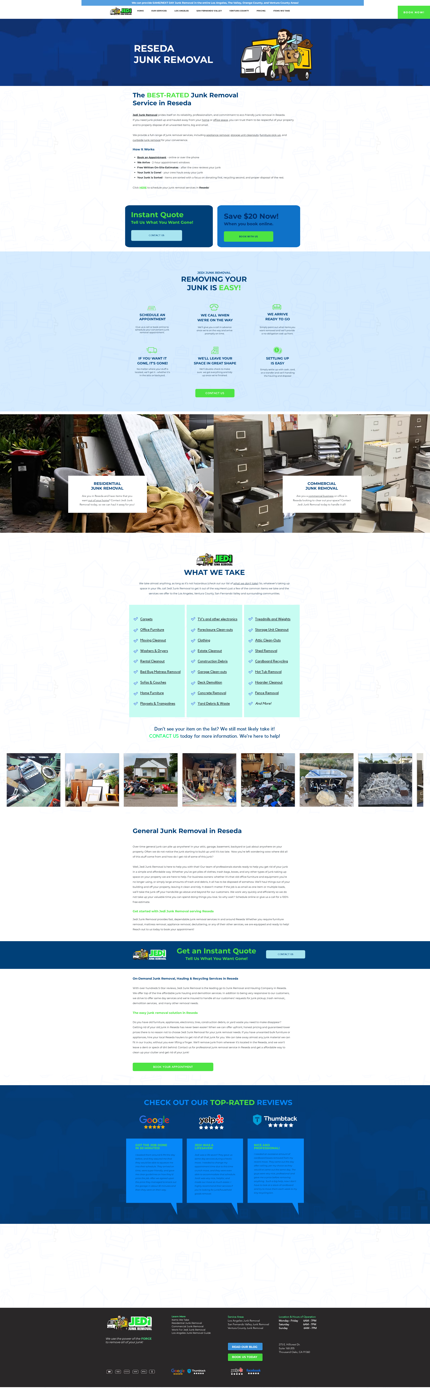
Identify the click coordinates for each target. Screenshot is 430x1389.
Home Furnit (149, 693)
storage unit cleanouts (245, 135)
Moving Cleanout (153, 640)
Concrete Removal (212, 693)
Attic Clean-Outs (268, 640)
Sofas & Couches (153, 682)
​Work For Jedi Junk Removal (188, 1329)
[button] (159, 10)
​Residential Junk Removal (187, 1323)
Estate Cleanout (210, 651)
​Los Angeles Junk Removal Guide (191, 1332)
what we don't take (245, 583)
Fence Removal (267, 693)
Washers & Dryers (154, 651)
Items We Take (180, 1319)
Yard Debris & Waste (214, 703)
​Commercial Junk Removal (188, 1326)
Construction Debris (213, 661)
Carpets (146, 619)
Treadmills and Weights (272, 619)
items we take (270, 588)
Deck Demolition (210, 682)
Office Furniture (152, 629)
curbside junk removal (147, 140)
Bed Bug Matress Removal (160, 672)
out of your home (98, 500)
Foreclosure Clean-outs (215, 629)
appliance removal (217, 135)
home (205, 120)
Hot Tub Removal (268, 672)
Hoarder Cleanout (269, 682)
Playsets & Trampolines (157, 703)
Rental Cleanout (152, 661)
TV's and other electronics (217, 619)
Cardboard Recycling (271, 661)
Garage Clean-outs (212, 672)
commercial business (321, 496)
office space (220, 120)
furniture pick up (270, 135)
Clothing (204, 640)
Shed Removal (266, 651)
